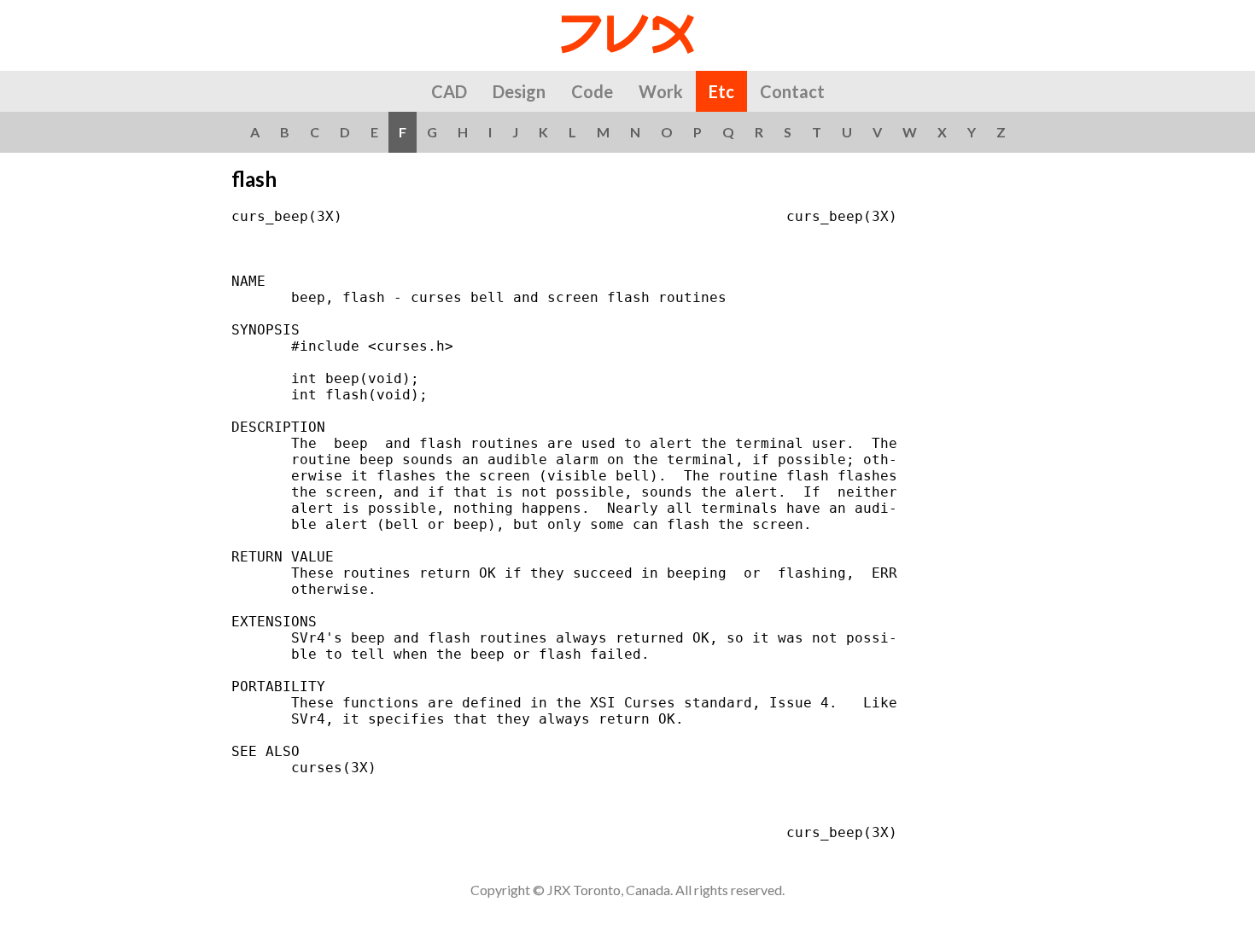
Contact (792, 91)
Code (592, 91)
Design (519, 91)
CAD (449, 91)
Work (661, 91)
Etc (721, 91)
